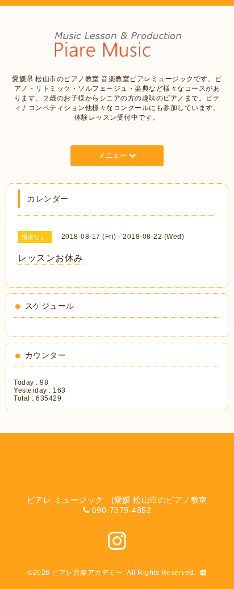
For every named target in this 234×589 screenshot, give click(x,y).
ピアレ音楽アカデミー (87, 573)
